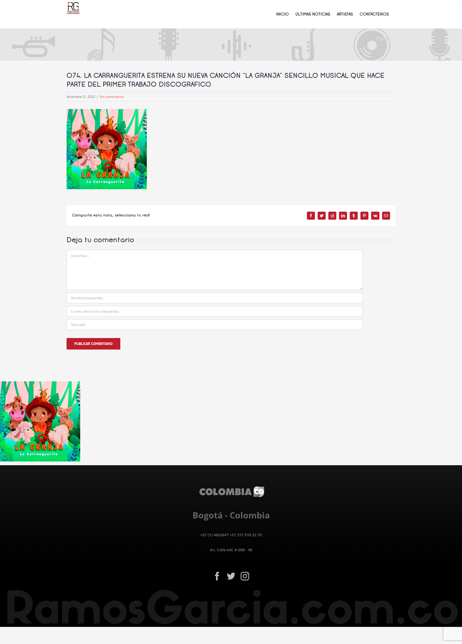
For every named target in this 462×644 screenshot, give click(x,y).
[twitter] (231, 576)
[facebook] (217, 576)
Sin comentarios (112, 96)
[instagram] (245, 576)
